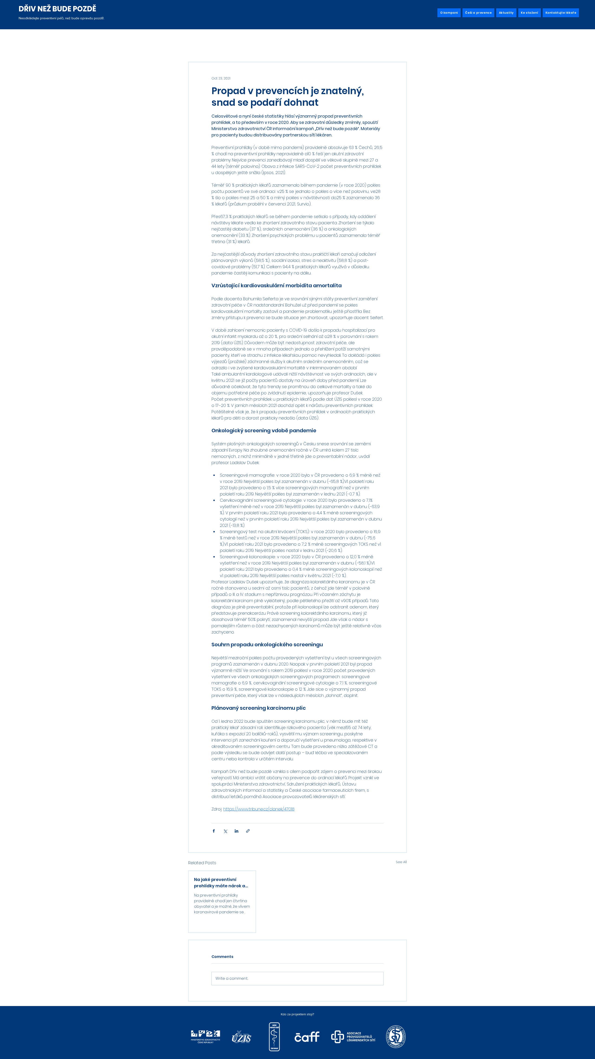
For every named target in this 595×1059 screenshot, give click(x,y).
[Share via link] (248, 831)
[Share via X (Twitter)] (225, 831)
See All (401, 862)
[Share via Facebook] (214, 831)
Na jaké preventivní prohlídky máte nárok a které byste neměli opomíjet (219, 883)
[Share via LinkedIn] (236, 831)
